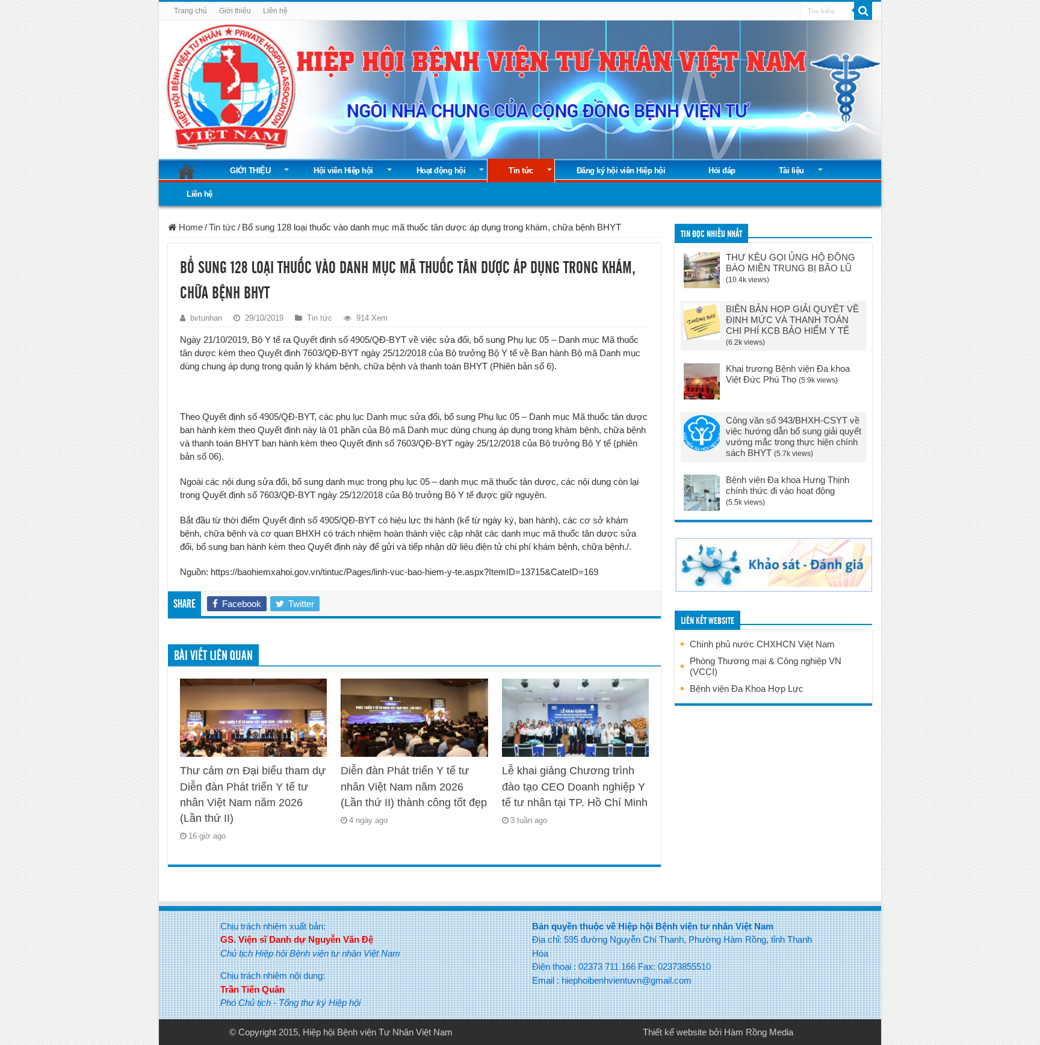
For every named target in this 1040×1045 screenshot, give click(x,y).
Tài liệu (791, 170)
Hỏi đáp (721, 170)
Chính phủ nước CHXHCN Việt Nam (762, 644)
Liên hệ (275, 11)
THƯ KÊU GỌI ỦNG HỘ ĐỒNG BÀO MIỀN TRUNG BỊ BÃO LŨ (790, 262)
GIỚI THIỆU (250, 170)
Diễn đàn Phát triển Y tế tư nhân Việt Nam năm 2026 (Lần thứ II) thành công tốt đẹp (414, 787)
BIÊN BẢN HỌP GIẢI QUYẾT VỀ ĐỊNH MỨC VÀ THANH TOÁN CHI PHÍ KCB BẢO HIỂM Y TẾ (792, 320)
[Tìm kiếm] (863, 11)
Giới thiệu (235, 11)
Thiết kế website (675, 1032)
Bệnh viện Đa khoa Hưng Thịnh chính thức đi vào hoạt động (787, 485)
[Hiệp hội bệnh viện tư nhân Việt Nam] (520, 87)
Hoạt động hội (441, 170)
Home (189, 227)
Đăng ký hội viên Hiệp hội (621, 170)
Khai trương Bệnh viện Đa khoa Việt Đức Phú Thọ (788, 373)
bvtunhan (206, 317)
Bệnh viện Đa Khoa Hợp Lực (746, 688)
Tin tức (521, 170)
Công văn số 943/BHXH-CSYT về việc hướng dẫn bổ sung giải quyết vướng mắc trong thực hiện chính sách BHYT (793, 436)
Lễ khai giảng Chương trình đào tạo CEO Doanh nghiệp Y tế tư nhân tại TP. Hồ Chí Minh (575, 787)
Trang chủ (190, 11)
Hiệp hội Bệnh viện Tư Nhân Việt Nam (378, 1032)
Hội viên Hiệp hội (343, 170)
